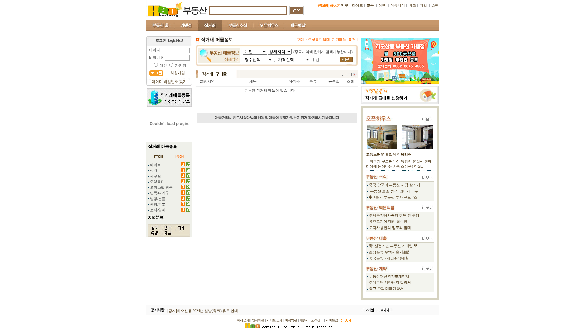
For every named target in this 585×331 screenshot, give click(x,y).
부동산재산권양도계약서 (389, 276)
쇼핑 (435, 5)
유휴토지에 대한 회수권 (388, 221)
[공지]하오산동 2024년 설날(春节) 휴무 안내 (202, 311)
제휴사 (304, 320)
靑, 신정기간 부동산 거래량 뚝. (393, 246)
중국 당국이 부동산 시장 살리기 (394, 185)
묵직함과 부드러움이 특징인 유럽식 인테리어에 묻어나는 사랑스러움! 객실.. (399, 164)
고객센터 (317, 320)
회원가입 (177, 73)
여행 (382, 5)
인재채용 (258, 320)
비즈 (412, 5)
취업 (423, 5)
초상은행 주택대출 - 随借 (389, 252)
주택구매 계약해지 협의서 (390, 282)
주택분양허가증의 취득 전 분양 (394, 215)
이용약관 (291, 320)
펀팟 (344, 5)
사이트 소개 (274, 320)
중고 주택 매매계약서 (386, 289)
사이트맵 (332, 320)
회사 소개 (243, 320)
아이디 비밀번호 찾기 (169, 82)
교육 (371, 5)
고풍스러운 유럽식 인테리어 (389, 154)
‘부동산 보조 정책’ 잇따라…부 (393, 191)
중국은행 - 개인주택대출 (389, 258)
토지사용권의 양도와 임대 (390, 228)
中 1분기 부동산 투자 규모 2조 (393, 197)
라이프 (357, 5)
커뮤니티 (397, 5)
